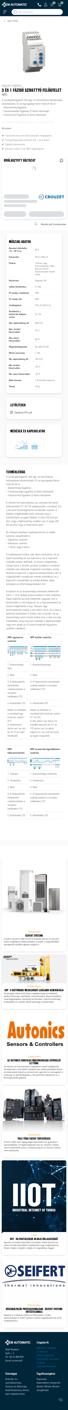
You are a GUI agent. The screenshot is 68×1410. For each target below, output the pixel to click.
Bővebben (7, 128)
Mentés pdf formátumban (53, 224)
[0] (52, 4)
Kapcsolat (42, 1379)
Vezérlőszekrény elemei (17, 1390)
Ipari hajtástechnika (15, 1393)
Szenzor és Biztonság (16, 1386)
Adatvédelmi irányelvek (48, 1382)
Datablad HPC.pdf (23, 412)
